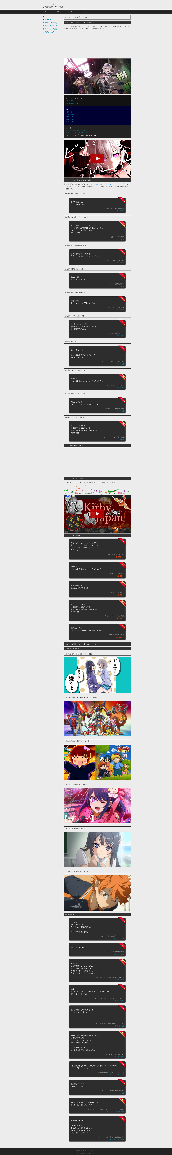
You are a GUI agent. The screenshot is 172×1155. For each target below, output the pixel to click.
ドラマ (70, 12)
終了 (92, 493)
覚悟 (112, 492)
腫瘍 (100, 492)
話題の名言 (69, 121)
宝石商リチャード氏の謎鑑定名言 (114, 1111)
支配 (76, 493)
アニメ (58, 12)
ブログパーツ (49, 16)
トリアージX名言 (119, 211)
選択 (119, 493)
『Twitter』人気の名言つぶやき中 (76, 130)
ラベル (88, 491)
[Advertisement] (97, 43)
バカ (81, 491)
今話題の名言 (49, 32)
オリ (73, 491)
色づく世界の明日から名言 (116, 954)
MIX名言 (122, 1093)
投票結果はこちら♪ (72, 101)
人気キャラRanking (51, 29)
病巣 (86, 493)
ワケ (92, 490)
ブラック (85, 487)
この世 (66, 490)
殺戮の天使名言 (120, 980)
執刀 (118, 490)
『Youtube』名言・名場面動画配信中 (77, 133)
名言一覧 (69, 112)
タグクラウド (70, 117)
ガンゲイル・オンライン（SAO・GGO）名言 (111, 938)
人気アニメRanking (51, 26)
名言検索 (48, 19)
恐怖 (128, 491)
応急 (123, 491)
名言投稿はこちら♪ (72, 103)
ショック (76, 487)
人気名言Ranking (51, 23)
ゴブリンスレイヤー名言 (117, 1075)
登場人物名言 (70, 114)
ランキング (82, 12)
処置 (100, 491)
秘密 (89, 493)
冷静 (95, 491)
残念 (80, 493)
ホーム (47, 12)
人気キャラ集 (70, 119)
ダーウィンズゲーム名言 (117, 1139)
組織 (97, 493)
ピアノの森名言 (120, 1056)
